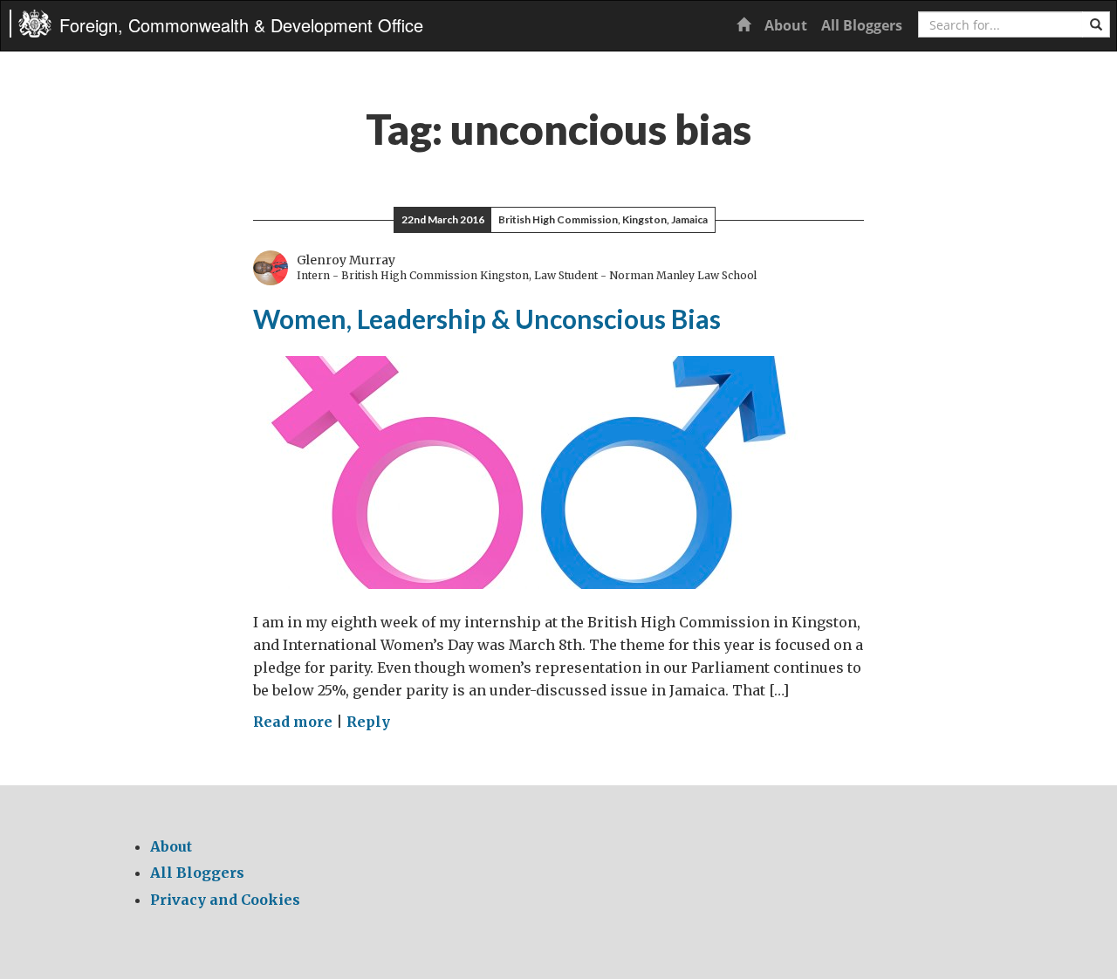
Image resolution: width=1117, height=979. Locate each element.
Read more (292, 721)
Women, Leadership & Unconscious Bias (487, 318)
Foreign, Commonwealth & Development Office (241, 25)
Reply (368, 721)
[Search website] (1096, 24)
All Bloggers (861, 25)
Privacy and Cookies (225, 899)
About (785, 25)
